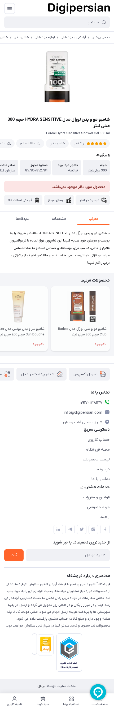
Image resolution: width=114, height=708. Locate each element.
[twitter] (81, 529)
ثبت (14, 555)
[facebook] (105, 529)
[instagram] (93, 529)
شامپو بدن (21, 37)
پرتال (41, 686)
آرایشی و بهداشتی (73, 37)
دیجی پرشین (100, 37)
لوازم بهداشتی (44, 37)
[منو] (9, 8)
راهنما (104, 517)
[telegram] (70, 529)
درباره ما (102, 469)
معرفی (93, 219)
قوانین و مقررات (96, 497)
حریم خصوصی (98, 507)
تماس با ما (100, 479)
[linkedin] (58, 529)
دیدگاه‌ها (22, 219)
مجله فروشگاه (98, 449)
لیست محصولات (96, 459)
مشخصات (59, 219)
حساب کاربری (99, 439)
